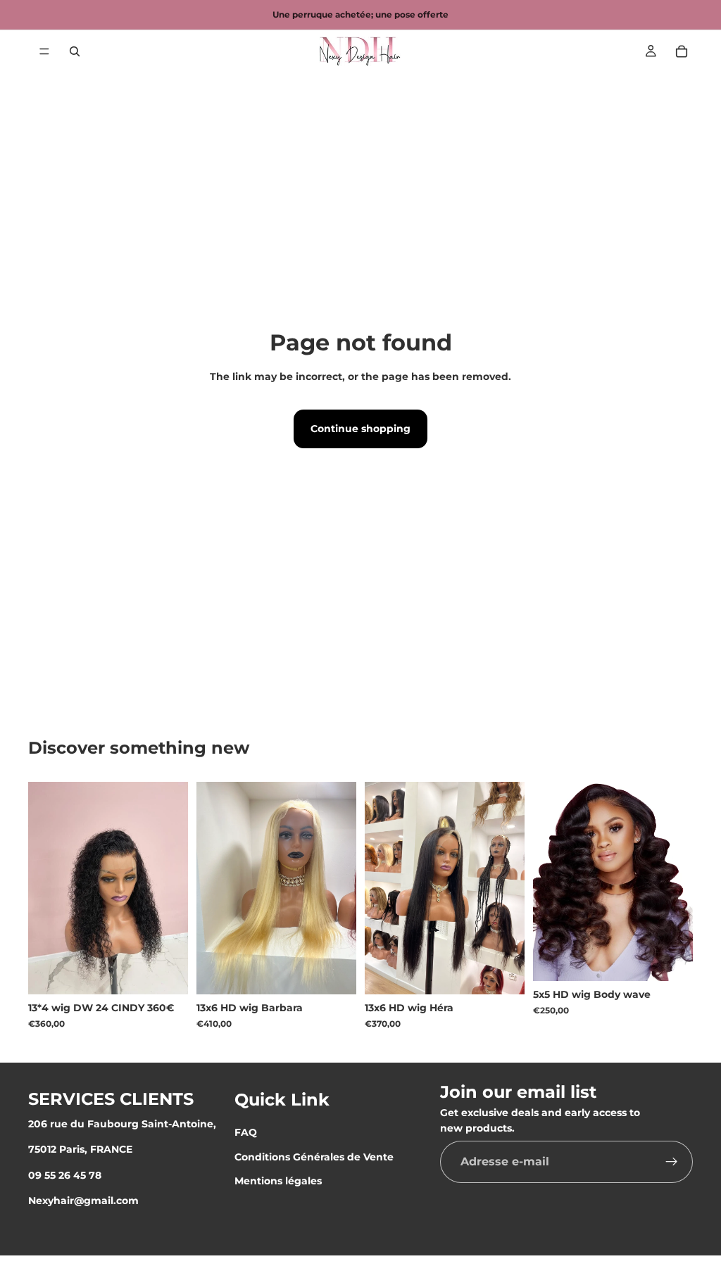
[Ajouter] (166, 972)
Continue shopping (360, 428)
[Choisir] (334, 972)
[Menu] (44, 51)
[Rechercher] (74, 51)
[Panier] (681, 51)
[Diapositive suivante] (509, 888)
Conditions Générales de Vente (314, 1157)
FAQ (245, 1132)
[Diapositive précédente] (380, 888)
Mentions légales (278, 1181)
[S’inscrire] (671, 1162)
